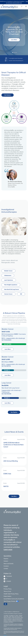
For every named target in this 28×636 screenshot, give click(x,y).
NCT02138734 (6, 366)
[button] (5, 604)
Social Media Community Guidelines (14, 599)
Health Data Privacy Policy (11, 594)
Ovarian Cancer (8, 294)
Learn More (14, 40)
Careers (6, 561)
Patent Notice (7, 596)
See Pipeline (14, 412)
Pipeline (6, 558)
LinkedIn (7, 581)
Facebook (8, 576)
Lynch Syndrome (8, 280)
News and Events (8, 563)
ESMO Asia (7, 473)
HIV (21, 294)
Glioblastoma (7, 275)
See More (14, 496)
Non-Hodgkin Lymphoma (10, 285)
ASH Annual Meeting (10, 461)
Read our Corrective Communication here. (17, 2)
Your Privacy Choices (10, 601)
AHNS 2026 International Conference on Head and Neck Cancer (13, 444)
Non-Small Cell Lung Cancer (11, 289)
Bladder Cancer (8, 271)
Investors (6, 566)
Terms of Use (7, 591)
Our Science (7, 95)
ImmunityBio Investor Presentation (16, 58)
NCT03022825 (6, 340)
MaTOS (5, 486)
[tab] (12, 52)
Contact (6, 568)
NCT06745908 (6, 394)
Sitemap (5, 635)
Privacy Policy (7, 589)
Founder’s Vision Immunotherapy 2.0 (16, 60)
